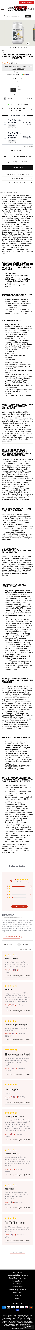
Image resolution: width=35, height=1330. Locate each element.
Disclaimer (17, 178)
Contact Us (17, 1295)
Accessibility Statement (17, 1290)
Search (28, 16)
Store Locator (17, 1272)
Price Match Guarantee (17, 1278)
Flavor (17, 94)
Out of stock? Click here (17, 156)
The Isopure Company (9, 192)
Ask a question (17, 182)
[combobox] (17, 16)
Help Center (17, 1292)
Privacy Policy (17, 1281)
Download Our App (26, 2)
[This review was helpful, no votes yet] (24, 976)
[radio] (13, 90)
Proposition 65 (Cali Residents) (17, 1275)
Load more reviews (17, 1252)
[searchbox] (9, 944)
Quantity (17, 78)
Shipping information (17, 174)
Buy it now (17, 168)
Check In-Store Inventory (17, 109)
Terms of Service (17, 1287)
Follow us (17, 1304)
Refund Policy (17, 1284)
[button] (3, 51)
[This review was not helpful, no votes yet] (28, 976)
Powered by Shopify (17, 1328)
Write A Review (19, 906)
